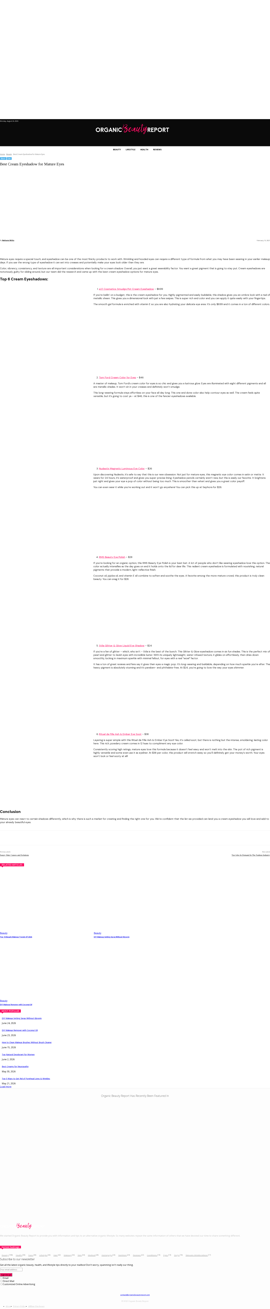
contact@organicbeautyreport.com (135, 1294)
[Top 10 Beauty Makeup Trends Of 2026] (45, 903)
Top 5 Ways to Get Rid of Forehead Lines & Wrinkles (26, 1078)
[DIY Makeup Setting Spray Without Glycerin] (139, 903)
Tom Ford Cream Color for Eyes (117, 377)
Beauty (9, 154)
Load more (5, 1086)
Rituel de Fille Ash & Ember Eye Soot (120, 734)
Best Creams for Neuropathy (15, 1066)
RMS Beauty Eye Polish (112, 557)
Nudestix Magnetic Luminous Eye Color (122, 468)
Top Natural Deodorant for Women (18, 1054)
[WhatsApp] (35, 247)
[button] (135, 142)
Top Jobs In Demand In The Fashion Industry (251, 855)
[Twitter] (14, 247)
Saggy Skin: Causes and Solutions (14, 855)
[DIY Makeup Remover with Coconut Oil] (45, 970)
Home (2, 154)
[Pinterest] (25, 247)
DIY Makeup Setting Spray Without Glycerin (111, 937)
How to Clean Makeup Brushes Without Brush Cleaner (27, 1042)
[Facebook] (4, 247)
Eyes (9, 158)
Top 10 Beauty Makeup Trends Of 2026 (16, 937)
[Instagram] (8, 1242)
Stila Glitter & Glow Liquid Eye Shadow (121, 645)
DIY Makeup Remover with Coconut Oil (16, 1005)
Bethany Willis (8, 240)
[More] (45, 248)
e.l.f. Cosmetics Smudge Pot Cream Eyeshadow (126, 289)
